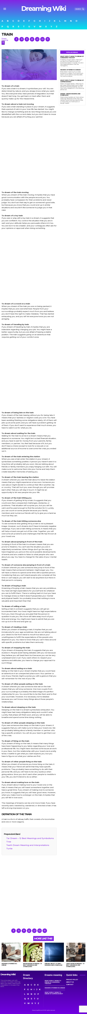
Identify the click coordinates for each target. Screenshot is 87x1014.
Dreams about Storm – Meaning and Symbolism (53, 964)
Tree (8, 842)
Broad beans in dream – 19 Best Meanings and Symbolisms (32, 965)
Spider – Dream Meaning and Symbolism (70, 94)
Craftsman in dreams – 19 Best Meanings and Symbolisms (75, 965)
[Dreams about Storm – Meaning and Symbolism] (54, 952)
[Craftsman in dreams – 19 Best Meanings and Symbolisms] (75, 952)
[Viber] (47, 39)
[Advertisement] (29, 155)
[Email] (42, 39)
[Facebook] (16, 39)
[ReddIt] (37, 39)
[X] (21, 39)
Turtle (9, 848)
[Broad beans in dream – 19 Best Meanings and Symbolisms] (32, 952)
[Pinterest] (27, 39)
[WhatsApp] (32, 39)
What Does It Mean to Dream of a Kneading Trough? (72, 57)
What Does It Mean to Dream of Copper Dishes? (72, 80)
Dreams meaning (53, 975)
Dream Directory (28, 977)
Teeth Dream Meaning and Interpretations (27, 845)
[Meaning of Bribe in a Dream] (11, 952)
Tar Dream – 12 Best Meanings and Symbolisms (30, 838)
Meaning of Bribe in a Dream (70, 70)
